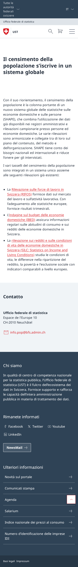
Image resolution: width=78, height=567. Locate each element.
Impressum (22, 561)
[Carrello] (60, 31)
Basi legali (9, 561)
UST (15, 32)
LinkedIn (14, 434)
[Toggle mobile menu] (72, 31)
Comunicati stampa (19, 488)
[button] (71, 499)
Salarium (11, 511)
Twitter (37, 426)
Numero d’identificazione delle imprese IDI (35, 536)
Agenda (10, 499)
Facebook (15, 426)
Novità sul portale (18, 477)
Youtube (58, 426)
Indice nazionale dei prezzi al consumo (34, 522)
